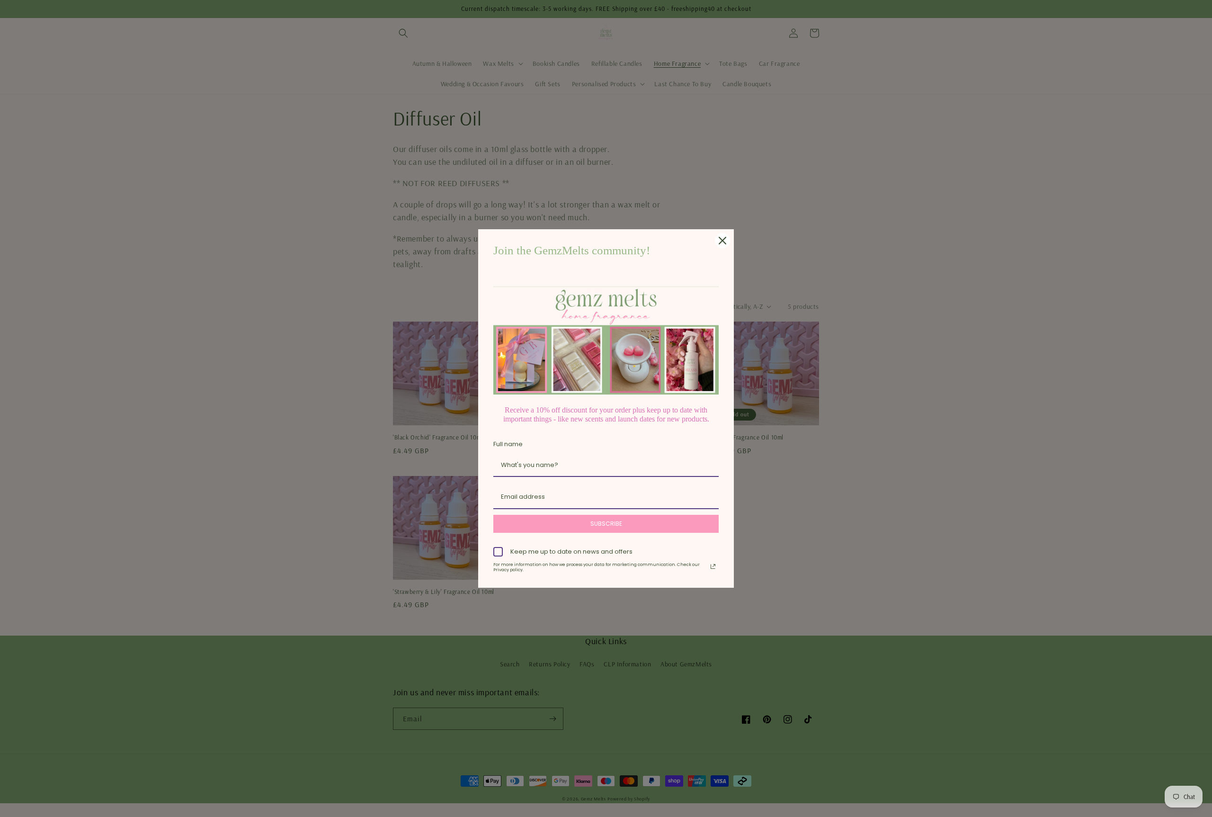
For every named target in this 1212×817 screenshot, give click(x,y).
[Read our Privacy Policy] (713, 566)
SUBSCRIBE (606, 524)
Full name (508, 444)
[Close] (722, 240)
